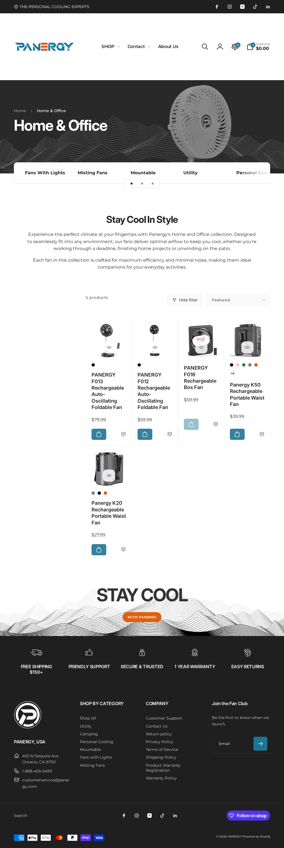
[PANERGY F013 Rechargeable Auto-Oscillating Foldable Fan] (109, 347)
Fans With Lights (45, 173)
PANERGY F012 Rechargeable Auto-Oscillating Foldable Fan (154, 391)
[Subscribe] (260, 744)
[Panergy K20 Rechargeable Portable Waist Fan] (109, 476)
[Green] (243, 365)
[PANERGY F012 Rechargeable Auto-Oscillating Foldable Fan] (155, 347)
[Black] (93, 365)
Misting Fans (93, 173)
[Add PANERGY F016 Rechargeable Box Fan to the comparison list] (215, 424)
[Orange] (256, 365)
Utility (190, 173)
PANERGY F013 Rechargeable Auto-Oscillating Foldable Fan (108, 391)
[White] (99, 365)
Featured (221, 299)
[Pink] (237, 365)
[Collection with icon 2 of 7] (142, 183)
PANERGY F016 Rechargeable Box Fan (200, 377)
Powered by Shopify (256, 836)
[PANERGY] (28, 727)
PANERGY (235, 836)
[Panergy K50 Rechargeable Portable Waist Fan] (247, 347)
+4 (232, 373)
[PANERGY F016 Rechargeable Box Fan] (201, 347)
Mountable (143, 173)
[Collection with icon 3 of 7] (152, 183)
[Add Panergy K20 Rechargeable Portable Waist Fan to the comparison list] (123, 549)
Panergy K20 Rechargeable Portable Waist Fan (109, 512)
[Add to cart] (99, 434)
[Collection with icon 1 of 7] (131, 183)
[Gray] (250, 365)
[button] (109, 46)
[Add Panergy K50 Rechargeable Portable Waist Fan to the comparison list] (261, 434)
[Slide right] (256, 172)
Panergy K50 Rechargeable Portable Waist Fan (247, 394)
